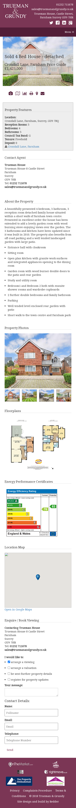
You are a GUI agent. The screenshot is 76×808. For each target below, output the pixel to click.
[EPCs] (25, 93)
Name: (9, 706)
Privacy (15, 790)
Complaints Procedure (37, 790)
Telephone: (12, 733)
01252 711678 (64, 4)
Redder (54, 801)
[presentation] (8, 361)
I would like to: (14, 657)
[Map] (37, 93)
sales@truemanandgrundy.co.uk (52, 9)
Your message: (14, 685)
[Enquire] (42, 93)
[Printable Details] (31, 93)
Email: (8, 720)
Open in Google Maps (18, 609)
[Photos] (11, 93)
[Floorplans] (17, 93)
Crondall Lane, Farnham (23, 146)
